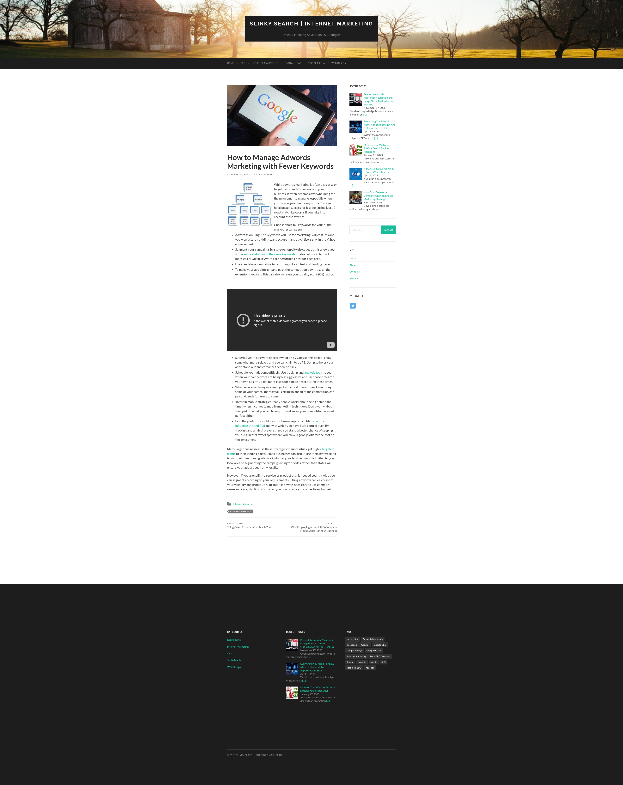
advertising (352, 639)
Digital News (293, 63)
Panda (350, 662)
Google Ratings (354, 650)
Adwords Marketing (241, 511)
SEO (243, 63)
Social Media (316, 63)
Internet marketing (356, 656)
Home (230, 63)
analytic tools (313, 372)
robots (373, 662)
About (353, 264)
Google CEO (380, 644)
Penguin (362, 662)
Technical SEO (354, 667)
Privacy (353, 278)
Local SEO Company (380, 656)
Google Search (373, 650)
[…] (365, 114)
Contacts (354, 271)
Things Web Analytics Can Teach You (249, 525)
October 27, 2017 (238, 174)
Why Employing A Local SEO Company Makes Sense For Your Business (314, 527)
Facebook (352, 644)
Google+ (365, 644)
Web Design (338, 63)
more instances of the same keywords (269, 254)
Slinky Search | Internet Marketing (311, 24)
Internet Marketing (265, 63)
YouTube (370, 667)
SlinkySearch (262, 174)
